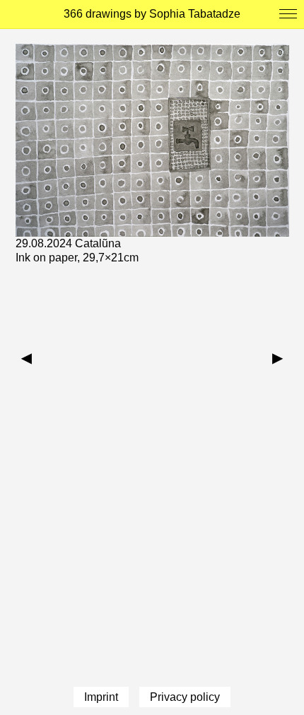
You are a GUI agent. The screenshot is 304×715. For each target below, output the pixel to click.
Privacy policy (185, 697)
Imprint (101, 697)
